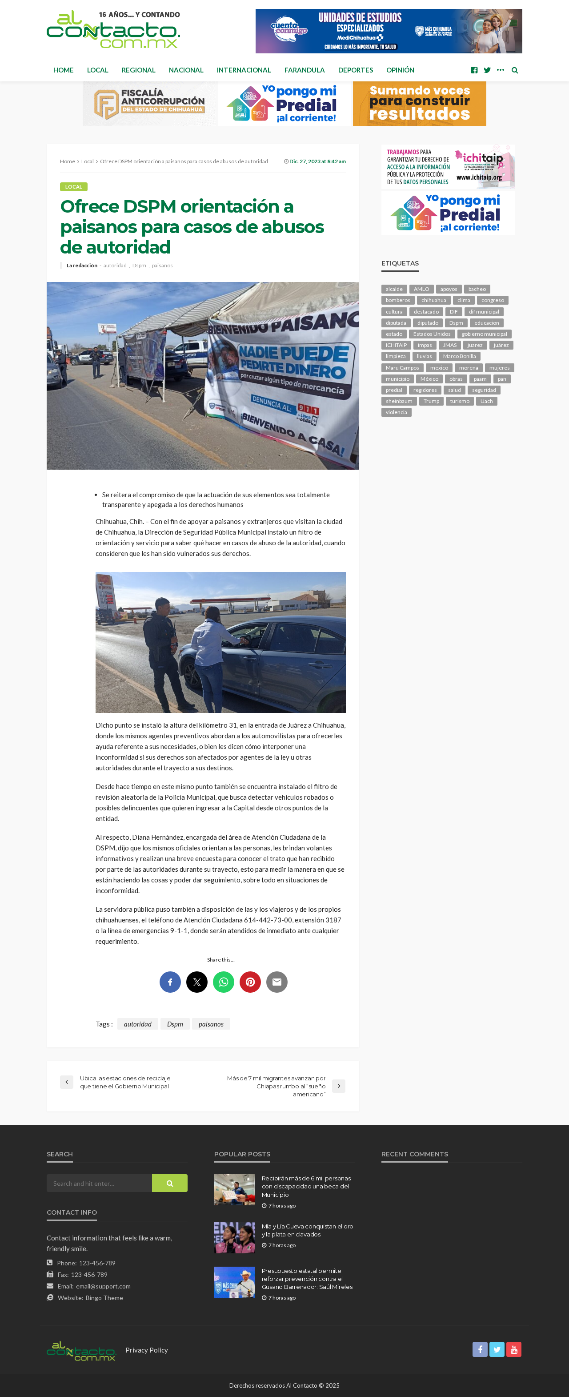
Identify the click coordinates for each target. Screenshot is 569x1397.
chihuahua (433, 300)
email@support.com (103, 1286)
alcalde (394, 289)
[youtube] (513, 1349)
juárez (501, 345)
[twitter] (487, 69)
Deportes (355, 70)
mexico (439, 367)
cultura (394, 311)
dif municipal (484, 311)
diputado (427, 322)
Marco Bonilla (459, 356)
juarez (475, 345)
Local (97, 70)
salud (454, 389)
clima (463, 300)
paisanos (162, 265)
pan (502, 378)
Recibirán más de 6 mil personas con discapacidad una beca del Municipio (306, 1186)
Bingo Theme (104, 1297)
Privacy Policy (146, 1350)
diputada (396, 322)
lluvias (424, 356)
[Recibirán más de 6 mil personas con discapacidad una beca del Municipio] (234, 1189)
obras (456, 378)
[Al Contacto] (113, 29)
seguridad (484, 389)
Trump (431, 401)
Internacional (244, 70)
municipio (397, 378)
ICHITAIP (396, 345)
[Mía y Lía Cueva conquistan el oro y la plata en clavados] (234, 1237)
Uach (487, 401)
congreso (492, 300)
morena (468, 367)
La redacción (82, 265)
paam (480, 378)
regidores (425, 389)
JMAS (450, 345)
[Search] (514, 69)
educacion (486, 322)
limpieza (396, 356)
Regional (139, 70)
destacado (426, 311)
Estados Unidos (432, 333)
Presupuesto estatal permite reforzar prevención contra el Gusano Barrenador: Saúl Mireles (307, 1278)
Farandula (304, 70)
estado (394, 333)
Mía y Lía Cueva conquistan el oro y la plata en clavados (307, 1230)
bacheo (477, 289)
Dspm (139, 265)
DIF (454, 311)
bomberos (398, 300)
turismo (459, 401)
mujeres (499, 367)
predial (394, 389)
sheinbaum (399, 401)
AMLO (421, 289)
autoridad (115, 265)
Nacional (186, 70)
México (429, 378)
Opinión (400, 70)
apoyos (449, 289)
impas (425, 345)
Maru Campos (402, 367)
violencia (396, 412)
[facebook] (474, 69)
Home (63, 70)
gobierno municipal (484, 333)
